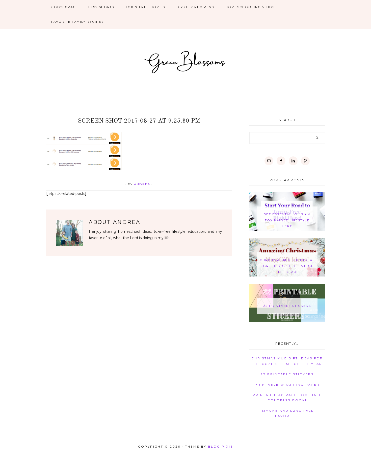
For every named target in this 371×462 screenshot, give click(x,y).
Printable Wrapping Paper (287, 384)
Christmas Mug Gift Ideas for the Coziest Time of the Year (287, 266)
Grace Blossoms (185, 61)
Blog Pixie (220, 446)
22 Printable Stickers (287, 306)
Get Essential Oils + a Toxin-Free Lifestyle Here (287, 220)
